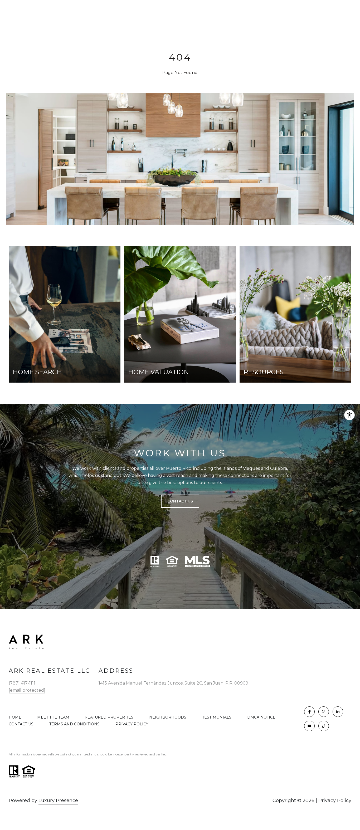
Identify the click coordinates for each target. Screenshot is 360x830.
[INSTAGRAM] (323, 711)
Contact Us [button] (180, 501)
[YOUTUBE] (309, 726)
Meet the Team (53, 717)
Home (15, 717)
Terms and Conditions (74, 724)
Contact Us (21, 724)
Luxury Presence (58, 800)
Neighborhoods (167, 717)
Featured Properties (109, 717)
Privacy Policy (131, 724)
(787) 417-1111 (22, 683)
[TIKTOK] (323, 726)
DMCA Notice (261, 717)
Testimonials (216, 717)
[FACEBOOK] (309, 711)
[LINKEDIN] (338, 711)
